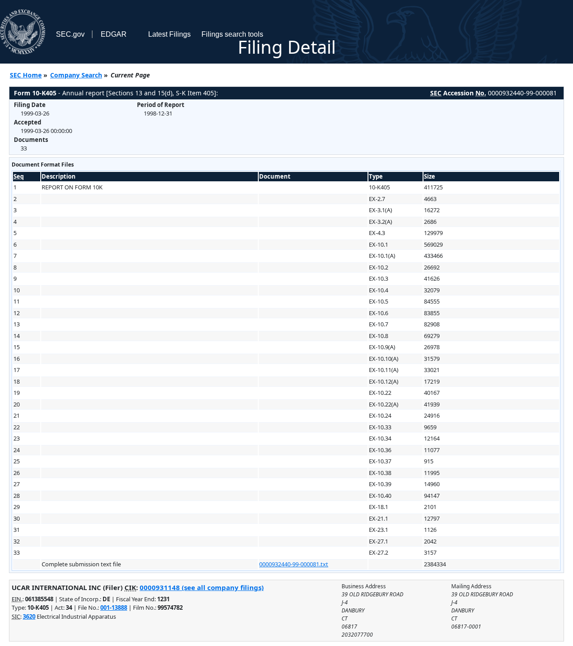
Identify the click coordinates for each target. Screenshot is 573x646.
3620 (29, 616)
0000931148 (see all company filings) (202, 587)
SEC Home (26, 75)
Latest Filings (169, 34)
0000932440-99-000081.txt (293, 564)
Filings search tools (232, 34)
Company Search (76, 75)
